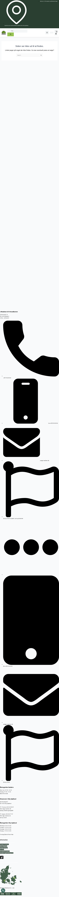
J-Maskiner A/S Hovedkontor (9, 312)
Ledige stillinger (4, 847)
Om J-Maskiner (3, 846)
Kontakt (2, 849)
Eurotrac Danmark (4, 854)
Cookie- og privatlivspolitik (6, 853)
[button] (47, 32)
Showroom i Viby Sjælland (8, 799)
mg (15, 888)
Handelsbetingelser (5, 851)
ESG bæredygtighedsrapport (7, 842)
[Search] (10, 34)
